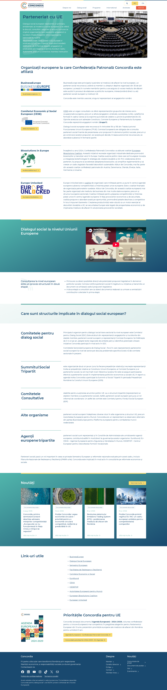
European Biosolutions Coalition (83, 596)
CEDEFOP (74, 587)
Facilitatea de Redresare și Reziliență (86, 570)
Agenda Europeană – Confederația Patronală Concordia (86, 635)
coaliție (88, 183)
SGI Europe (55, 41)
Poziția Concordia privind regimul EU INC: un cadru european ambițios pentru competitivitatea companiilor (131, 519)
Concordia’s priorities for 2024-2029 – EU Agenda (84, 640)
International (112, 8)
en (143, 3)
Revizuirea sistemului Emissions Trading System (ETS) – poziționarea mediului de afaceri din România (98, 519)
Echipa (108, 667)
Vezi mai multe (136, 483)
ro (135, 3)
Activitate (126, 8)
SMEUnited (43, 41)
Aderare (141, 8)
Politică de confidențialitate (31, 676)
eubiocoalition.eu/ (30, 170)
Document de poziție (135, 666)
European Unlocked (78, 600)
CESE (65, 111)
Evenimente (132, 671)
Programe (96, 8)
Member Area (111, 673)
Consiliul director (112, 664)
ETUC (34, 43)
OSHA (72, 583)
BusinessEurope (30, 41)
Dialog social (81, 8)
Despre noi (67, 8)
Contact (109, 670)
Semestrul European (78, 565)
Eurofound (74, 578)
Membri (109, 662)
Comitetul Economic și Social (82, 574)
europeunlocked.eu (31, 197)
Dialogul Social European (81, 561)
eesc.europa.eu (29, 129)
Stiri (128, 668)
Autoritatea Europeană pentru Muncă (86, 591)
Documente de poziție (31, 507)
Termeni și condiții (51, 676)
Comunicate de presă (133, 662)
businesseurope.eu (30, 94)
